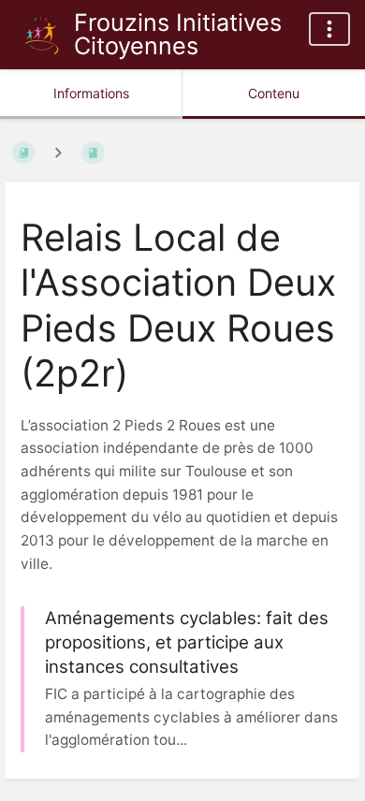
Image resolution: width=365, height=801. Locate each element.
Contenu (273, 93)
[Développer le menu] (329, 29)
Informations (91, 93)
